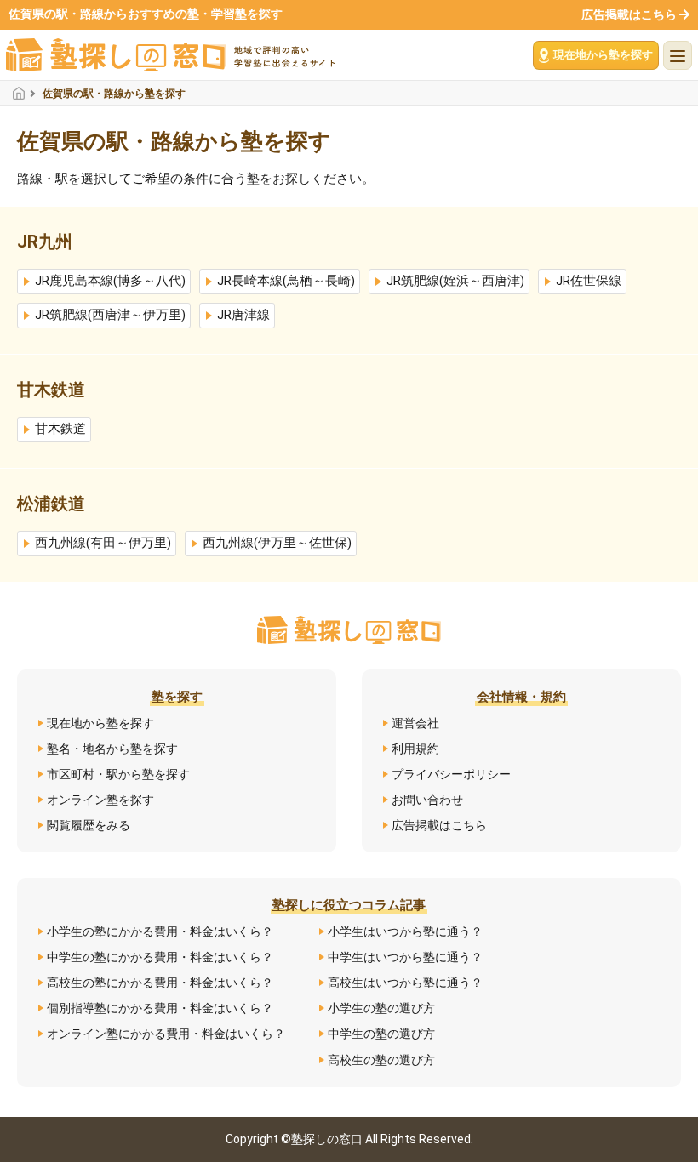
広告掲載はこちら (629, 14)
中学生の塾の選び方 (381, 1033)
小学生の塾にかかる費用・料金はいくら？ (160, 931)
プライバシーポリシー (451, 774)
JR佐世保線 (588, 281)
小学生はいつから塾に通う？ (405, 931)
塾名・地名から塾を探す (112, 748)
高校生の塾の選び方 (381, 1060)
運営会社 (415, 723)
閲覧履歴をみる (88, 825)
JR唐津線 (243, 315)
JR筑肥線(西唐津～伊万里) (110, 315)
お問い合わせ (427, 799)
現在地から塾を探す (100, 723)
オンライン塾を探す (100, 799)
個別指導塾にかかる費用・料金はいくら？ (160, 1008)
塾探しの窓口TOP (23, 93)
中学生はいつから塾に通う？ (405, 957)
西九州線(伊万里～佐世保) (277, 543)
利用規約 (415, 748)
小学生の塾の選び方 (381, 1008)
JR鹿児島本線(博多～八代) (110, 281)
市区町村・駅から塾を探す (118, 774)
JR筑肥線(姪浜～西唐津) (455, 281)
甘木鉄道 (60, 429)
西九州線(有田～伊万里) (103, 543)
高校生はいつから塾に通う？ (405, 982)
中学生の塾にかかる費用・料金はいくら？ (160, 957)
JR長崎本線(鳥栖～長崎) (286, 281)
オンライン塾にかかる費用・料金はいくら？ (166, 1033)
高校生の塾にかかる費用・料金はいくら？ (160, 982)
